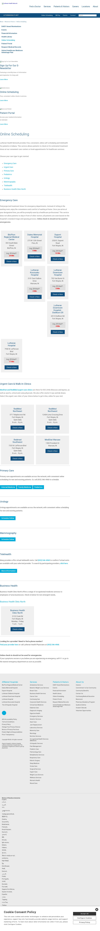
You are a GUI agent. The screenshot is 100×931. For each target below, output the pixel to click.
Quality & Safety (81, 705)
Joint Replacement (36, 725)
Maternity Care (34, 730)
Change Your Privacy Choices (11, 727)
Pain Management (35, 746)
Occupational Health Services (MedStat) (39, 739)
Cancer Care (34, 696)
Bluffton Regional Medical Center (12, 685)
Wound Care (33, 783)
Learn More (4, 79)
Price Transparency (8, 734)
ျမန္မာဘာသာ (6, 810)
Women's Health (35, 780)
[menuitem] (87, 15)
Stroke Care (33, 766)
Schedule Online (7, 518)
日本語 (4, 850)
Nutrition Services (35, 736)
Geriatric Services (35, 719)
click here (64, 563)
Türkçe (4, 905)
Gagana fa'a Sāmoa (8, 889)
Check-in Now (12, 261)
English (4, 799)
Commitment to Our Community (86, 688)
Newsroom (79, 699)
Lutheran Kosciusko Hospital (11, 702)
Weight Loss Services (36, 775)
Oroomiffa (5, 822)
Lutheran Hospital (7, 699)
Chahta (4, 819)
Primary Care (9, 171)
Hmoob (4, 840)
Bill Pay (58, 15)
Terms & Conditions (8, 722)
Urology (7, 178)
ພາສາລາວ (5, 858)
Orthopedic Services (36, 743)
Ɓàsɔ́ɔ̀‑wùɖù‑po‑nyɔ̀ (8, 855)
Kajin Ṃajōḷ (5, 860)
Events (65, 15)
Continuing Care (35, 699)
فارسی (4, 874)
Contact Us (79, 693)
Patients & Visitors (10, 21)
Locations (86, 6)
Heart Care (33, 722)
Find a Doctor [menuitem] (35, 6)
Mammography (9, 182)
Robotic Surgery (35, 760)
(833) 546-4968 (44, 560)
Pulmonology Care (35, 752)
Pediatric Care (34, 749)
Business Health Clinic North (15, 189)
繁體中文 (4, 816)
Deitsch (4, 871)
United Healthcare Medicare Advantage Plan (12, 51)
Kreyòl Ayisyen (6, 829)
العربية (4, 805)
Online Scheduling (47, 15)
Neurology (33, 733)
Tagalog (4, 899)
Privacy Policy (6, 724)
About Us (80, 682)
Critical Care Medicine (36, 705)
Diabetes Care (34, 708)
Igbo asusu (5, 842)
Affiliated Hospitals (10, 682)
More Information (8, 571)
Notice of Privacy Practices (10, 729)
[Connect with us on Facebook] (4, 713)
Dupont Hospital (7, 690)
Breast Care (33, 690)
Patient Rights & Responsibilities (12, 732)
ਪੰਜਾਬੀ (3, 881)
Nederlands (5, 824)
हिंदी (3, 837)
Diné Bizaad (5, 866)
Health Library (6, 37)
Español (4, 894)
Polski (4, 876)
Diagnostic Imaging (36, 710)
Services (33, 682)
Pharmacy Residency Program (85, 702)
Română (4, 884)
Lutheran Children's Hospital (10, 693)
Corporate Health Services (38, 702)
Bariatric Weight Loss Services (39, 688)
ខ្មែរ (3, 863)
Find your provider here (9, 645)
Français (4, 827)
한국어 (4, 853)
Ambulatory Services (36, 685)
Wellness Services (35, 777)
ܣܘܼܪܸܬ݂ (3, 897)
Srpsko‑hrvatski (7, 892)
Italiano (4, 847)
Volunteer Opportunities (83, 710)
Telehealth (8, 185)
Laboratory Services (36, 727)
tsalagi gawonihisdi (8, 814)
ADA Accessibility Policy (9, 719)
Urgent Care (8, 167)
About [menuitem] (95, 6)
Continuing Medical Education (85, 696)
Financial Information (9, 33)
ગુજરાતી (4, 834)
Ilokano (4, 845)
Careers (78, 685)
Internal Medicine (8, 487)
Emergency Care (10, 163)
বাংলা (3, 807)
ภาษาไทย (5, 902)
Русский (4, 886)
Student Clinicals (81, 708)
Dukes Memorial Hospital (9, 688)
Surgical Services (35, 769)
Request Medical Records (11, 47)
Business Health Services (38, 693)
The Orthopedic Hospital (9, 705)
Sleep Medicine (34, 763)
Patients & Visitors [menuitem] (61, 6)
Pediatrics (8, 174)
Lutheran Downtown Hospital (11, 696)
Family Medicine (24, 487)
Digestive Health (35, 713)
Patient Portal (6, 44)
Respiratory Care (35, 757)
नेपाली (3, 868)
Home (1, 21)
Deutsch (4, 832)
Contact (73, 15)
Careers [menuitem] (75, 6)
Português (5, 879)
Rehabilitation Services (37, 755)
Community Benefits (82, 690)
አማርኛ (4, 802)
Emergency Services (36, 716)
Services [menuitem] (47, 6)
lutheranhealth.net (11, 15)
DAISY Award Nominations (11, 26)
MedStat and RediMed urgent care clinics (16, 390)
